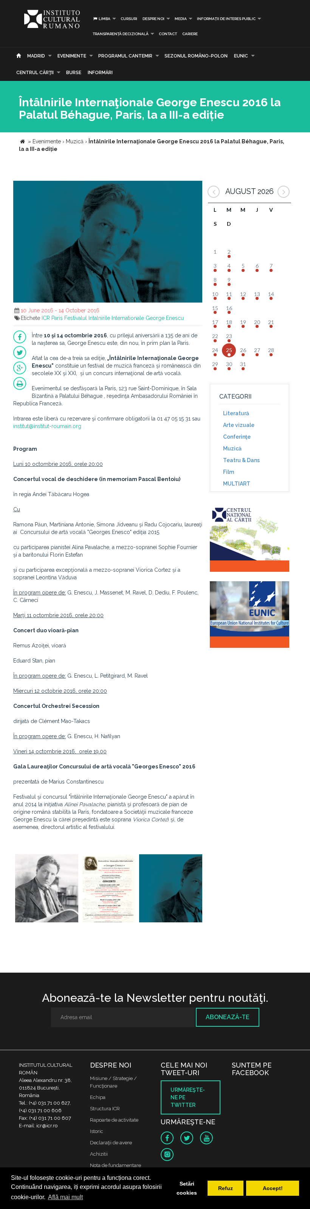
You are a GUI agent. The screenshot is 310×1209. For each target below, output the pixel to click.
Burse (73, 72)
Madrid (36, 56)
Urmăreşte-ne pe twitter (187, 1097)
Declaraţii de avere (111, 1142)
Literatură (236, 413)
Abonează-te (228, 1017)
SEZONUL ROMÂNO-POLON (196, 56)
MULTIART (236, 484)
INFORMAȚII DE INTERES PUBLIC (226, 19)
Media (181, 19)
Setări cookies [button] (187, 1188)
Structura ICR (105, 1108)
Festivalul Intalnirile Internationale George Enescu (124, 318)
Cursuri (129, 19)
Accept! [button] (273, 1188)
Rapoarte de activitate (114, 1120)
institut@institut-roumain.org (47, 426)
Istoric (96, 1131)
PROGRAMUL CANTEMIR (125, 56)
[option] (46, 889)
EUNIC (241, 56)
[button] (195, 188)
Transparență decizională (121, 34)
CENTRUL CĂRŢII (35, 72)
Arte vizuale (238, 425)
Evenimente (71, 56)
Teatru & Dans (241, 460)
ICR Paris (52, 318)
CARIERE (190, 34)
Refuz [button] (225, 1188)
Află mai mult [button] (65, 1197)
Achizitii (99, 1154)
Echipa (97, 1097)
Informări (100, 72)
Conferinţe (237, 437)
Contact (168, 34)
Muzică (232, 448)
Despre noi (153, 19)
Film (228, 472)
